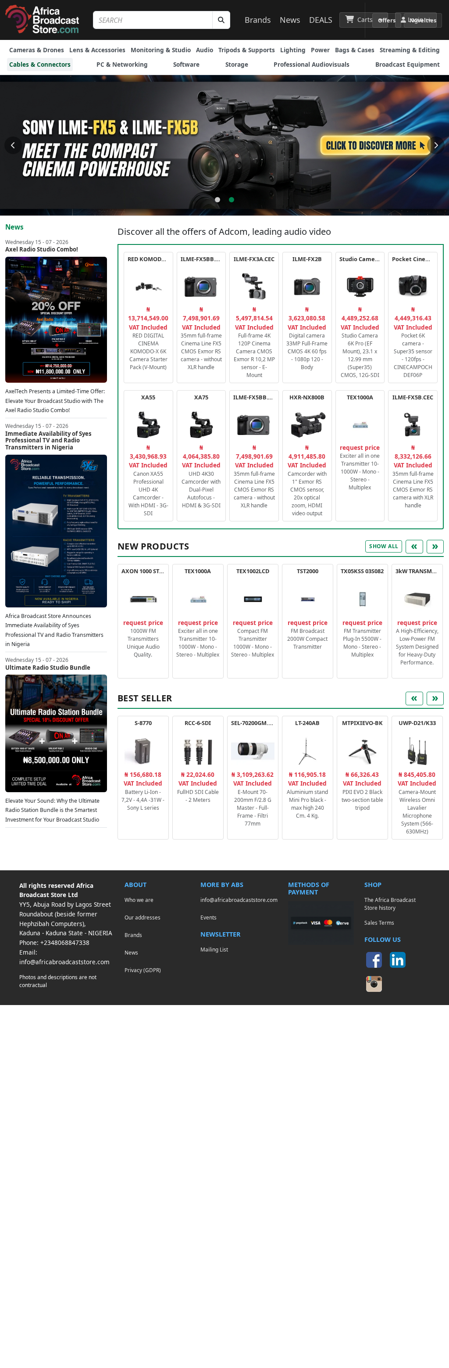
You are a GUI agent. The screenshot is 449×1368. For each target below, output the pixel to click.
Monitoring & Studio (161, 50)
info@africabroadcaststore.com (64, 962)
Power (320, 50)
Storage (236, 64)
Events (208, 917)
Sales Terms (379, 922)
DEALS (320, 19)
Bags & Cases (354, 50)
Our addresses (142, 917)
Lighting (293, 50)
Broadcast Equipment (407, 64)
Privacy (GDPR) (143, 969)
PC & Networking (122, 64)
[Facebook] (374, 959)
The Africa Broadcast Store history (390, 903)
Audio (204, 50)
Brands (258, 19)
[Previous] (13, 145)
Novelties (423, 20)
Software (186, 64)
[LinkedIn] (397, 959)
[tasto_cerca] (221, 20)
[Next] (436, 145)
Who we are (139, 899)
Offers (387, 20)
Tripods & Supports (246, 50)
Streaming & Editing (410, 50)
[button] (363, 19)
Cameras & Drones (36, 50)
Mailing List (214, 949)
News (290, 19)
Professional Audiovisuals (311, 64)
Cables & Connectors (40, 64)
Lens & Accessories (97, 50)
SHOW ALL (383, 546)
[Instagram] (374, 984)
